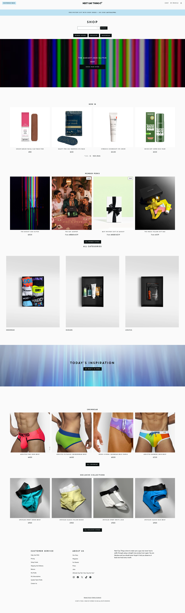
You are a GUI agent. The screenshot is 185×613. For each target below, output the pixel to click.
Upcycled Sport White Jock (113, 519)
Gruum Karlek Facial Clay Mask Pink (30, 149)
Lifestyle (128, 329)
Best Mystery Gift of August (113, 231)
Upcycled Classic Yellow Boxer (72, 519)
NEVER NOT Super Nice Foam (155, 149)
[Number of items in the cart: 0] (181, 3)
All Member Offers (92, 241)
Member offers (80, 35)
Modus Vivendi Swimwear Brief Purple (113, 454)
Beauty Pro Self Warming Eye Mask (71, 149)
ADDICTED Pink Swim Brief (30, 454)
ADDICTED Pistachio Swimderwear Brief (72, 454)
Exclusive (93, 35)
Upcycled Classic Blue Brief (155, 519)
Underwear (106, 35)
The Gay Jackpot (71, 231)
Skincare (69, 329)
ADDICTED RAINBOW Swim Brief (155, 454)
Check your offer (92, 66)
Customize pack (9, 3)
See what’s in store (92, 368)
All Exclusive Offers (92, 529)
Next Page (96, 155)
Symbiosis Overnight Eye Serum (113, 149)
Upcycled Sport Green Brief (30, 519)
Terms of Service (96, 597)
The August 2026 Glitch (30, 231)
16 (90, 155)
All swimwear (92, 464)
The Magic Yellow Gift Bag (155, 231)
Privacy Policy (88, 597)
